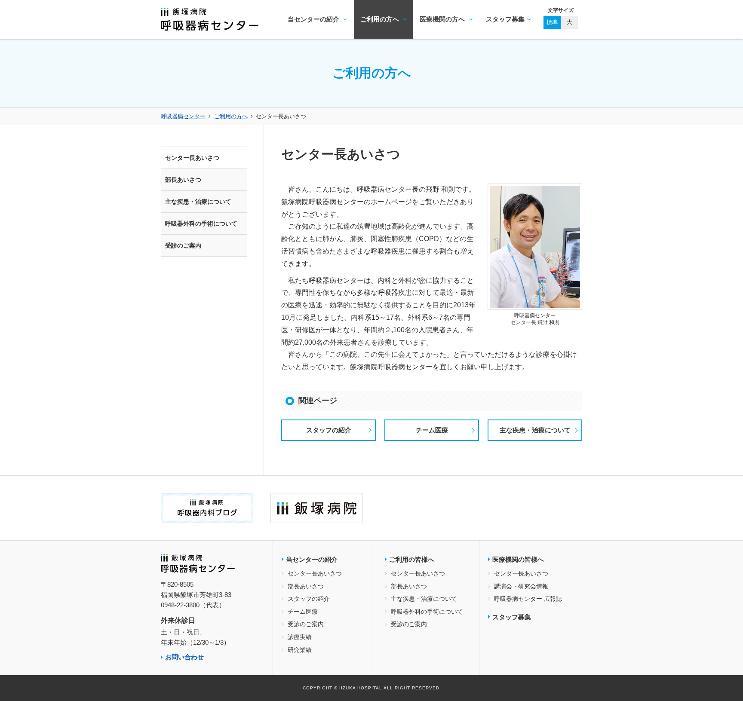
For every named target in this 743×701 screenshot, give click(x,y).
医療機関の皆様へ (518, 559)
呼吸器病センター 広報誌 (528, 598)
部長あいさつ (183, 179)
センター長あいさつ (192, 157)
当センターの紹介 (314, 19)
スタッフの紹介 (328, 430)
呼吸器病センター (183, 116)
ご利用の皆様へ (411, 559)
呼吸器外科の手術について (201, 223)
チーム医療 (432, 430)
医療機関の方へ (443, 19)
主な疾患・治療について (535, 430)
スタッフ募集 (505, 19)
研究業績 (300, 649)
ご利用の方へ (380, 19)
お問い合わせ (184, 657)
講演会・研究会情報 (521, 586)
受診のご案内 (183, 245)
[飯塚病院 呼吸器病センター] (209, 24)
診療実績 (300, 637)
